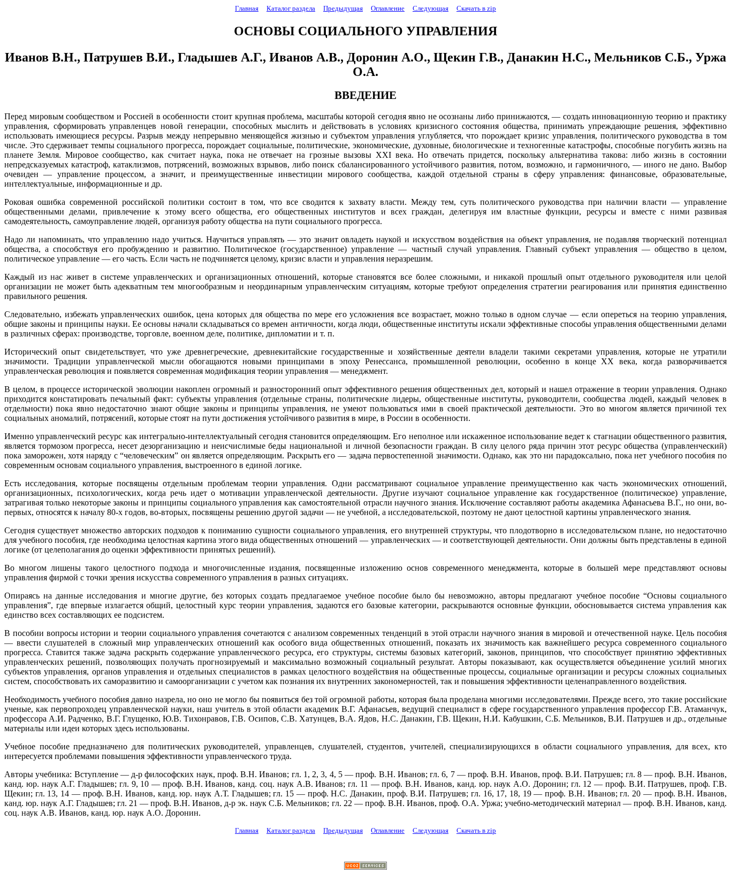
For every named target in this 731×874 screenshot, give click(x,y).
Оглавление (388, 8)
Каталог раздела (290, 8)
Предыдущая (343, 8)
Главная (246, 8)
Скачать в (476, 8)
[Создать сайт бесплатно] (365, 866)
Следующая (430, 8)
